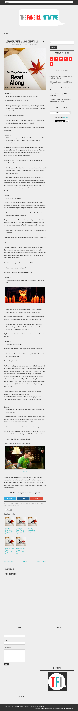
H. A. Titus (28, 503)
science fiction (39, 503)
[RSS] (51, 64)
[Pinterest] (66, 59)
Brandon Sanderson (15, 503)
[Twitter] (51, 59)
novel (33, 503)
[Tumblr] (70, 59)
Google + (37, 498)
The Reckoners (15, 506)
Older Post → (41, 561)
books (7, 503)
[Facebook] (56, 59)
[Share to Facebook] (11, 510)
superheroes (7, 506)
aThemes (43, 708)
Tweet (11, 498)
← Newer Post (9, 561)
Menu (6, 33)
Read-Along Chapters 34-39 (25, 41)
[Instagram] (61, 59)
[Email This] (6, 510)
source (25, 306)
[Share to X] (9, 510)
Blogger (65, 117)
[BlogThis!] (7, 510)
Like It (24, 498)
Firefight (23, 503)
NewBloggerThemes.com (65, 708)
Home (25, 561)
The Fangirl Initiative (23, 706)
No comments (33, 45)
